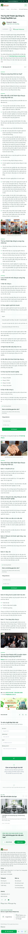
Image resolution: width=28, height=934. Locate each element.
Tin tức (8, 9)
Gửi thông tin (14, 429)
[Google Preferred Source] (19, 29)
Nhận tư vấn (20, 842)
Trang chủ (3, 9)
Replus (2, 659)
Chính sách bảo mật (5, 883)
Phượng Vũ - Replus (12, 22)
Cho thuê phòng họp (19, 887)
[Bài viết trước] (23, 796)
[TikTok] (5, 899)
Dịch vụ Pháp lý (14, 9)
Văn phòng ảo (18, 880)
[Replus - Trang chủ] (4, 849)
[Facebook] (2, 899)
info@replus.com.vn (10, 694)
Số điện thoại (5, 734)
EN (23, 1)
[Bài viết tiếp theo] (26, 796)
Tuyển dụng (3, 885)
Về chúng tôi (3, 880)
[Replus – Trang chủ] (4, 5)
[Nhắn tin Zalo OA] (21, 931)
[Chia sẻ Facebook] (19, 714)
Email (3, 739)
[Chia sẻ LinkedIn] (26, 714)
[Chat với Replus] (25, 931)
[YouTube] (8, 899)
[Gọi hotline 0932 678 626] (18, 931)
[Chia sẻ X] (22, 714)
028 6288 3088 (18, 692)
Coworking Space (19, 885)
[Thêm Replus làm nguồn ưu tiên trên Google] (21, 917)
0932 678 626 (9, 692)
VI (21, 1)
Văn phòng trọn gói (19, 883)
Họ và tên (4, 728)
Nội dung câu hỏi (5, 745)
